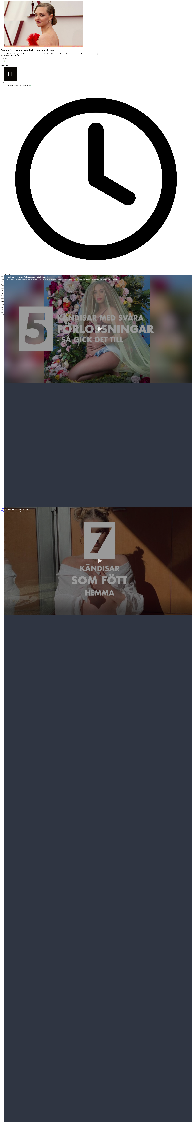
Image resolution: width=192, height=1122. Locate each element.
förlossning (3, 508)
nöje (2, 510)
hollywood (3, 511)
